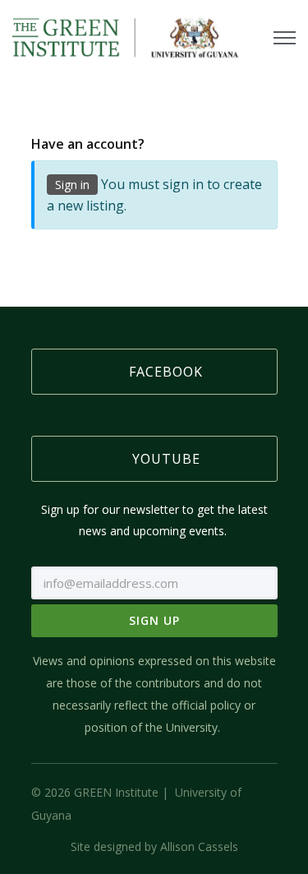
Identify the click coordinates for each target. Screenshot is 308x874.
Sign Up (154, 620)
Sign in (72, 184)
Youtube (166, 459)
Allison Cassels (199, 846)
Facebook (166, 372)
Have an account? (88, 144)
